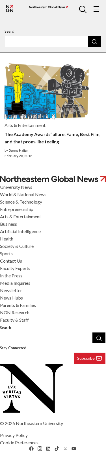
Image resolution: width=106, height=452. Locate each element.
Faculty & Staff (14, 320)
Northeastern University (39, 423)
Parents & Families (18, 305)
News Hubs (11, 297)
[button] (83, 9)
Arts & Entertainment (20, 216)
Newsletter (11, 290)
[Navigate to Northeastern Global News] (47, 7)
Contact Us (11, 260)
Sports (6, 253)
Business (8, 224)
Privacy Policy (14, 435)
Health (6, 238)
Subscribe (86, 358)
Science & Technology (21, 201)
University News (16, 187)
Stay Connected (13, 348)
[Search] (94, 41)
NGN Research (14, 312)
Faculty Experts (15, 268)
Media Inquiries (15, 283)
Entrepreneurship (16, 209)
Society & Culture (17, 246)
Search (10, 31)
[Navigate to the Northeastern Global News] (9, 8)
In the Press (11, 275)
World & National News (23, 194)
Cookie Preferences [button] (19, 442)
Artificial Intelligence (20, 231)
